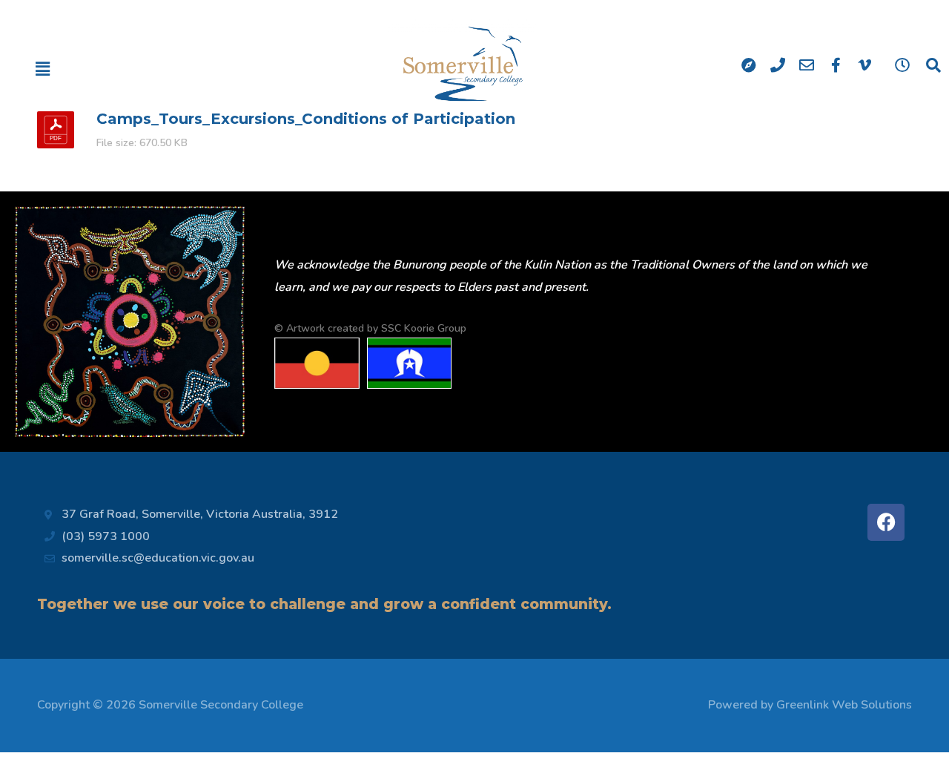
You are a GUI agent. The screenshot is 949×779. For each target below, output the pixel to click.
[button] (95, 69)
